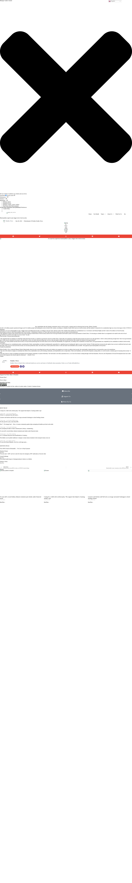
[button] (66, 97)
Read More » (2, 502)
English (113, 1)
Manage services (7, 203)
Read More (2, 452)
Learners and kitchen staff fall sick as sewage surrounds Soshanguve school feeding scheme (22, 417)
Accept (1, 207)
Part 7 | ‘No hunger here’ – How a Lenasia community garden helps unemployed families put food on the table (26, 424)
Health (37, 221)
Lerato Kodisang (12, 427)
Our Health (96, 214)
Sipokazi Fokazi (4, 451)
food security (46, 349)
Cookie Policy (6, 208)
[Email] (23, 366)
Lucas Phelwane (12, 413)
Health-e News (9, 221)
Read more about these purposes (11, 206)
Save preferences (17, 207)
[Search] (124, 214)
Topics (102, 214)
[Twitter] (21, 366)
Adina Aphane (12, 434)
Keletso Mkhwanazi (13, 420)
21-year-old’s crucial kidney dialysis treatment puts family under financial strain (19, 431)
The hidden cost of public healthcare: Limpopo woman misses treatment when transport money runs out (25, 437)
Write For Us (119, 214)
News (41, 221)
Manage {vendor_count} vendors (11, 204)
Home (90, 214)
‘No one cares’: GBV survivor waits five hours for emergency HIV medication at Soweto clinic (23, 453)
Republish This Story (5, 382)
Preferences (9, 207)
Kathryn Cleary (3, 461)
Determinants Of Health (30, 221)
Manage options (7, 202)
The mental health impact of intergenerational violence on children (16, 459)
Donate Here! (3, 377)
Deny (5, 207)
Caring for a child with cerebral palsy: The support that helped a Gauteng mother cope (20, 410)
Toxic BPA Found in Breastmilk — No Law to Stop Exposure (15, 448)
